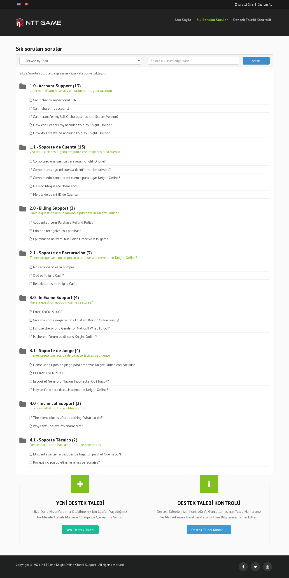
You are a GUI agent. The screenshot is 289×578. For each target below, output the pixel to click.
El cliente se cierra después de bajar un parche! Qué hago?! (77, 454)
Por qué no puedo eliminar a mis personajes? (66, 462)
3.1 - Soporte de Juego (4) (55, 350)
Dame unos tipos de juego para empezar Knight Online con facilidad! (84, 364)
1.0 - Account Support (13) (55, 86)
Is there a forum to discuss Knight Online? (65, 336)
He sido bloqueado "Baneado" (55, 186)
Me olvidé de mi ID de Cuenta (55, 194)
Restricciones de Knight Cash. (55, 283)
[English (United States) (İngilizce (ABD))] (19, 4)
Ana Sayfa (183, 19)
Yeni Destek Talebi (80, 529)
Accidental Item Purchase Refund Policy (63, 222)
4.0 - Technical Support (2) (55, 403)
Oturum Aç (265, 4)
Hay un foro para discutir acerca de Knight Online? (70, 389)
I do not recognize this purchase (57, 230)
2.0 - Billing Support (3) (52, 208)
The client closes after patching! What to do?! (68, 417)
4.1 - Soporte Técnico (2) (53, 440)
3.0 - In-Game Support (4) (54, 297)
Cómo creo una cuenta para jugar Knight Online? (69, 161)
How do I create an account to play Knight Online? (71, 133)
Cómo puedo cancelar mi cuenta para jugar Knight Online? (76, 177)
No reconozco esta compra (53, 267)
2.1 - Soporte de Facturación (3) (61, 253)
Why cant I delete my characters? (58, 426)
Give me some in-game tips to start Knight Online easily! (76, 320)
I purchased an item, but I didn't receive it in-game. (71, 239)
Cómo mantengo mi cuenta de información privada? (72, 169)
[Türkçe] (26, 4)
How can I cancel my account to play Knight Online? (72, 125)
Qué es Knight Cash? (48, 275)
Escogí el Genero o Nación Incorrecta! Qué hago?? (71, 381)
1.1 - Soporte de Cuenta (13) (57, 147)
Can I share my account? (51, 108)
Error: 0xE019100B (48, 311)
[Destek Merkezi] (56, 22)
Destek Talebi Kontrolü (252, 19)
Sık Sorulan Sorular (212, 19)
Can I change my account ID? (55, 100)
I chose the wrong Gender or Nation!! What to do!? (71, 328)
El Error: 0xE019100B (50, 373)
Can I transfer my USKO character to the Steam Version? (76, 116)
